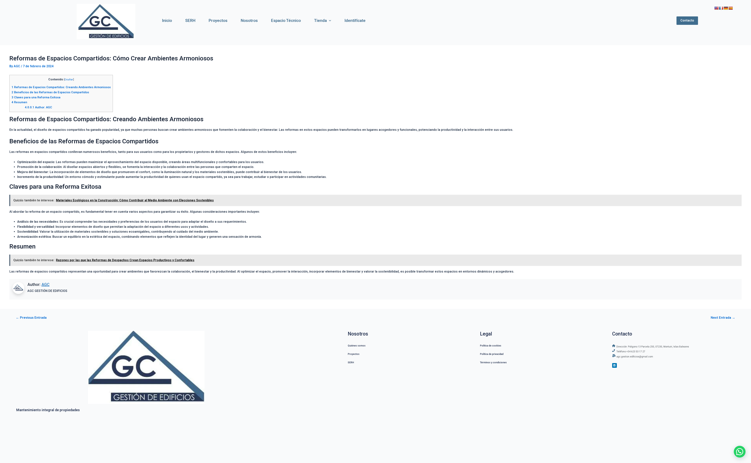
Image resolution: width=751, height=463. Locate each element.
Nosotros (249, 20)
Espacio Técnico (286, 20)
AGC (45, 284)
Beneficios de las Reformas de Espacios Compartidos (50, 92)
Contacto (687, 20)
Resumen (19, 102)
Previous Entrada (31, 317)
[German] (726, 8)
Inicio (167, 20)
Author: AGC (38, 107)
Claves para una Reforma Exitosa (36, 97)
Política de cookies (490, 345)
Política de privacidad (491, 354)
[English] (716, 8)
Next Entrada (723, 317)
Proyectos (218, 20)
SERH (190, 20)
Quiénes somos (357, 345)
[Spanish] (731, 8)
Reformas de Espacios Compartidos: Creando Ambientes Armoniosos (61, 87)
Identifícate (355, 20)
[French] (721, 8)
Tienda (320, 20)
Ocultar (69, 79)
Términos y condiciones (493, 362)
